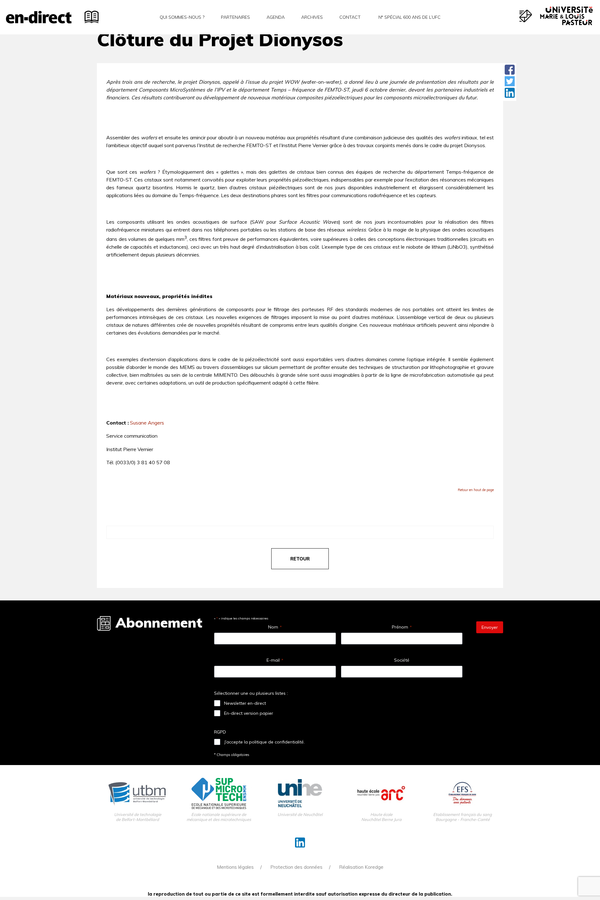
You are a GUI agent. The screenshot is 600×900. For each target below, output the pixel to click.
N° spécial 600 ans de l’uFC (409, 17)
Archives (312, 17)
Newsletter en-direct (245, 703)
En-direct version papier (248, 713)
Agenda (276, 17)
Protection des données (296, 867)
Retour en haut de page (476, 490)
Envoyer (490, 627)
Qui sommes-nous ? (182, 17)
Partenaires (235, 17)
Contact (350, 17)
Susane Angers (147, 423)
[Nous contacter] (525, 16)
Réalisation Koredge (361, 867)
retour (300, 559)
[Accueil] (39, 17)
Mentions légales (235, 867)
